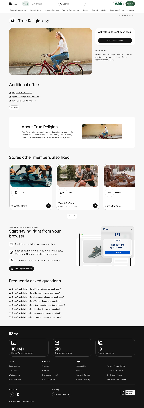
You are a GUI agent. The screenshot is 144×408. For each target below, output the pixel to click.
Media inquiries (48, 379)
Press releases (15, 379)
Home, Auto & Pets (117, 10)
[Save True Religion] (47, 21)
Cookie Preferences (115, 370)
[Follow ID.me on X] (11, 394)
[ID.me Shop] (14, 3)
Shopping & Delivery (134, 10)
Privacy (79, 370)
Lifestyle (85, 10)
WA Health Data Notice (116, 379)
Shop (25, 4)
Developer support (50, 375)
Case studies (14, 366)
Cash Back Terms (114, 375)
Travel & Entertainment (70, 10)
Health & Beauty (36, 10)
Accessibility (81, 366)
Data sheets (14, 370)
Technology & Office (99, 10)
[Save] (48, 169)
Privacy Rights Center (116, 366)
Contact (45, 370)
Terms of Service (83, 375)
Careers (45, 366)
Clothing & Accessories (18, 10)
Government (37, 4)
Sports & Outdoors (52, 10)
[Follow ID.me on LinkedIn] (18, 394)
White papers (14, 375)
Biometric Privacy (83, 379)
